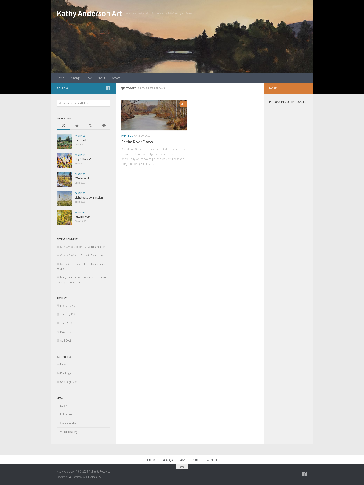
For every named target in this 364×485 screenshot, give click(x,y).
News (89, 78)
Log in (63, 405)
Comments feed (69, 423)
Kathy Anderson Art (89, 13)
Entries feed (66, 414)
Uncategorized (68, 382)
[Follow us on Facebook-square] (107, 88)
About (101, 78)
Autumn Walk (82, 216)
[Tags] (103, 126)
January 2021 (68, 314)
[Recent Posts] (63, 126)
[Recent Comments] (90, 126)
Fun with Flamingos (94, 246)
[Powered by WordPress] (70, 477)
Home (60, 78)
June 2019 (66, 323)
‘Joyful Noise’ (83, 159)
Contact (115, 78)
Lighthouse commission (89, 197)
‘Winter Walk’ (82, 178)
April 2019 (65, 340)
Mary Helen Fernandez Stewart (77, 277)
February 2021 (68, 306)
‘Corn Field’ (81, 140)
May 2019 (65, 332)
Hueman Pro (94, 477)
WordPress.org (69, 432)
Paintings (75, 78)
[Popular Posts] (76, 126)
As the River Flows (137, 141)
